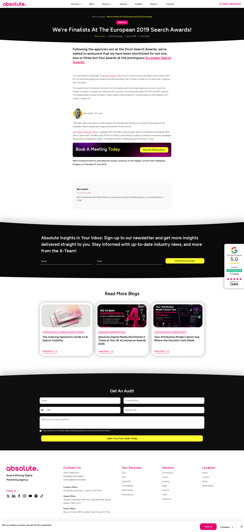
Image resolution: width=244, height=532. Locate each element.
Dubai (204, 481)
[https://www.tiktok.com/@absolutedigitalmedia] (41, 495)
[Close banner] (241, 527)
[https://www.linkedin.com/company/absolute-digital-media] (13, 495)
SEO (124, 473)
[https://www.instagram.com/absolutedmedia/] (24, 495)
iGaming (165, 481)
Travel (164, 494)
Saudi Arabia (207, 486)
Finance (165, 490)
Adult (164, 486)
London (205, 477)
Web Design (127, 490)
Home (94, 17)
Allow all (208, 527)
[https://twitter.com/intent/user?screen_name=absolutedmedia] (8, 495)
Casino (165, 477)
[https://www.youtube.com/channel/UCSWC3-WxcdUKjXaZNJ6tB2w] (30, 495)
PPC (124, 477)
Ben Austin (100, 36)
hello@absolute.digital (73, 476)
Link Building (127, 486)
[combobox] (43, 410)
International (127, 494)
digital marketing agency (87, 132)
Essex (204, 473)
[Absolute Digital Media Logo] (14, 4)
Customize (225, 527)
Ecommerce (167, 473)
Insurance (166, 499)
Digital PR (126, 481)
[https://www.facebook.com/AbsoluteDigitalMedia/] (19, 495)
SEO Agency (111, 75)
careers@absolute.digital (74, 479)
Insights (102, 17)
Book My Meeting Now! (154, 150)
